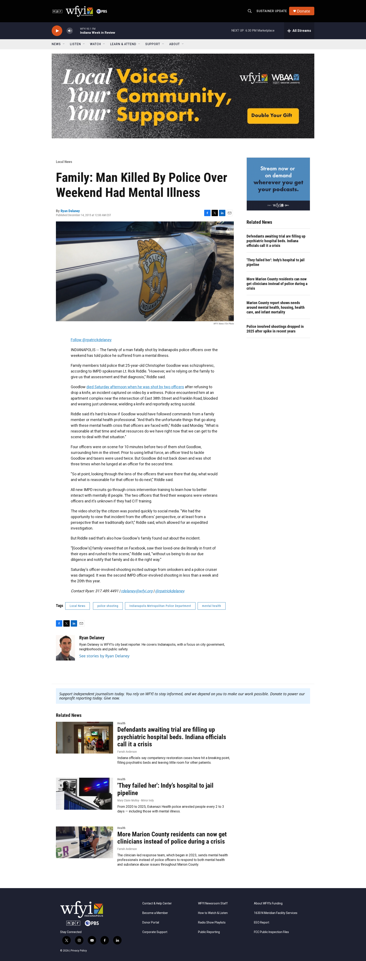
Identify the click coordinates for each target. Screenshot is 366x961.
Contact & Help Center (157, 903)
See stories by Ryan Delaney (104, 655)
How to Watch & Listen (213, 913)
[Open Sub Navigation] (64, 44)
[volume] (69, 31)
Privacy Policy (79, 950)
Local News (64, 162)
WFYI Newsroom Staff (213, 903)
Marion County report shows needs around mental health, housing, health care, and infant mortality (276, 307)
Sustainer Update (271, 11)
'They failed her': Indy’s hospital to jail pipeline (276, 262)
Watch (95, 44)
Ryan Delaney (70, 211)
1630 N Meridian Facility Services (275, 913)
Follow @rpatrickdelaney (91, 340)
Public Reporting (209, 932)
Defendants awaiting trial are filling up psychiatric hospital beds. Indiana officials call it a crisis (276, 241)
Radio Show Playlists (212, 922)
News (56, 44)
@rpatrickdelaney (169, 591)
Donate (303, 11)
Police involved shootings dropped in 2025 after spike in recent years (275, 328)
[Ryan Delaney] (65, 648)
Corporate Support (154, 932)
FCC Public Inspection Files (271, 932)
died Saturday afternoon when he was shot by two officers (135, 387)
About (174, 44)
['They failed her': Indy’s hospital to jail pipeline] (84, 793)
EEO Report (261, 922)
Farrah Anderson (127, 751)
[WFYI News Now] (278, 184)
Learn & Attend (123, 44)
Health (121, 723)
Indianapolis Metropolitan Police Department (160, 606)
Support (152, 44)
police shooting (107, 606)
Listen (75, 44)
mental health (211, 606)
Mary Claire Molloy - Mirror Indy (135, 800)
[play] (57, 30)
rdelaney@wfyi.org (136, 591)
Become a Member (155, 913)
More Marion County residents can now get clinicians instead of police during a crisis (277, 284)
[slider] (76, 30)
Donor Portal (150, 922)
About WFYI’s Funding (268, 903)
